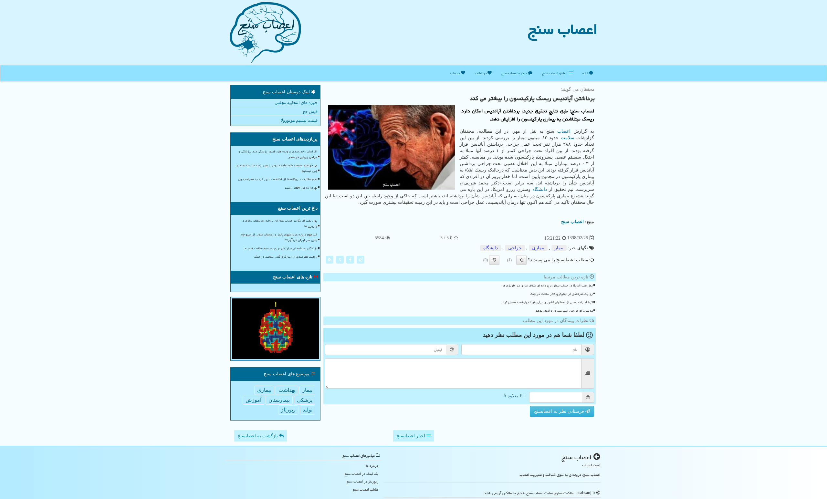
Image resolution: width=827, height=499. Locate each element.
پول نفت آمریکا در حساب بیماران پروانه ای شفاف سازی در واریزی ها (548, 285)
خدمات (455, 73)
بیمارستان (279, 400)
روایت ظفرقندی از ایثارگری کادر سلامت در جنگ (561, 294)
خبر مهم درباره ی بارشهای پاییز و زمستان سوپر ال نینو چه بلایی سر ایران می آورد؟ (279, 237)
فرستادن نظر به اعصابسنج (559, 411)
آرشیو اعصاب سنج (555, 73)
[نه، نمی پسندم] (494, 260)
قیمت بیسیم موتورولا (299, 120)
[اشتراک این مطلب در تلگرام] (360, 259)
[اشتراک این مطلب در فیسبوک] (350, 259)
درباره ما (372, 465)
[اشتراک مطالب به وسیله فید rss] (329, 259)
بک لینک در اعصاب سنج (361, 473)
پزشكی (304, 400)
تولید (307, 409)
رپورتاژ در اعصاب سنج (362, 481)
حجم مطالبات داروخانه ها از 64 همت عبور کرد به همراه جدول (277, 179)
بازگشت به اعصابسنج (258, 435)
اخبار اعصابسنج (411, 435)
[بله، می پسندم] (521, 260)
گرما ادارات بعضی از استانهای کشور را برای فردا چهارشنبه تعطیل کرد (548, 302)
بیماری (538, 247)
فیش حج (310, 111)
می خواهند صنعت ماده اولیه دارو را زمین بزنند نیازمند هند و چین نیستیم (277, 168)
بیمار (559, 247)
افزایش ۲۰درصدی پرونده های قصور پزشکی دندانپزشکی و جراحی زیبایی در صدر (277, 154)
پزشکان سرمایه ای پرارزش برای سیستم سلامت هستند (280, 248)
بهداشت (481, 73)
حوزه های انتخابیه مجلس (296, 102)
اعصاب (564, 131)
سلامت (567, 137)
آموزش (253, 400)
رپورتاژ (288, 409)
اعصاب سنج (563, 29)
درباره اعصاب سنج (514, 73)
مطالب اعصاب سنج (365, 489)
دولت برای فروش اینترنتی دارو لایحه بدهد (564, 310)
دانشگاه (539, 189)
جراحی (515, 247)
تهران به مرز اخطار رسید (301, 187)
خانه (585, 73)
